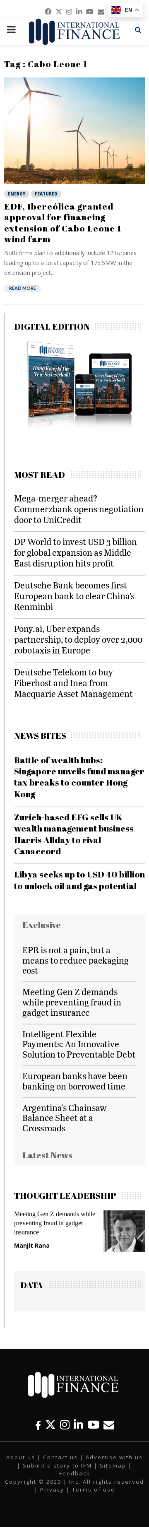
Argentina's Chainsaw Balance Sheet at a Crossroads (64, 1117)
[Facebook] (38, 1425)
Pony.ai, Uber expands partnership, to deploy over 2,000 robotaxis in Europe (78, 639)
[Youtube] (93, 1425)
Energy (16, 194)
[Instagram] (65, 1425)
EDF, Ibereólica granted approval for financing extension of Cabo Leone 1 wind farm (62, 222)
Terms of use (93, 1489)
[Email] (108, 1425)
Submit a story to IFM (57, 1465)
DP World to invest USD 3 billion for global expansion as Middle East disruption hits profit (75, 552)
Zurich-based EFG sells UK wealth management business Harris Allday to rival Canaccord (74, 834)
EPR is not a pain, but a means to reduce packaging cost (75, 960)
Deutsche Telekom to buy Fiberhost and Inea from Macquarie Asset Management (73, 682)
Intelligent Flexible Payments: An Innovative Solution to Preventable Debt (78, 1044)
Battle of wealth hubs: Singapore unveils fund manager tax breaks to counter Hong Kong (79, 777)
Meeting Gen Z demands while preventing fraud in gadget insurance (71, 1002)
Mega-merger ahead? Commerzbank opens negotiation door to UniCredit (79, 508)
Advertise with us (114, 1457)
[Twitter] (50, 1425)
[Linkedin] (78, 1425)
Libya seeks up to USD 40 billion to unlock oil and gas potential (79, 879)
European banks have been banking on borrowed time (74, 1081)
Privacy (52, 1489)
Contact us (60, 1457)
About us (20, 1457)
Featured (46, 194)
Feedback (74, 1473)
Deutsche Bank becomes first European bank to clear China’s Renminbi (74, 595)
